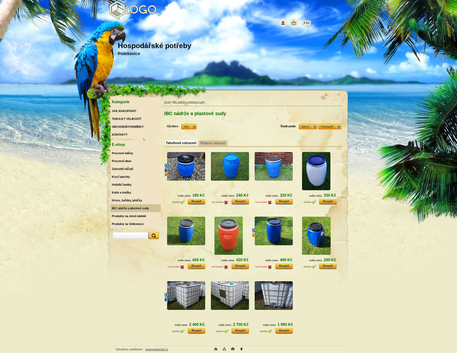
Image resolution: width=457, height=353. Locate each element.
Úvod (167, 102)
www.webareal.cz (156, 349)
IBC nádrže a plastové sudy (189, 102)
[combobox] (308, 126)
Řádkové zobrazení (213, 143)
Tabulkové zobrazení (181, 143)
